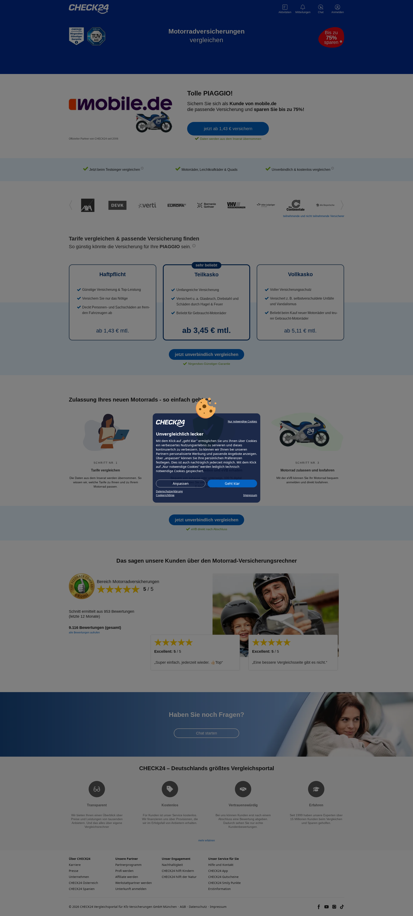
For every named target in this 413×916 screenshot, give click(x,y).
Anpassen (181, 483)
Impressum (250, 495)
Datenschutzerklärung (169, 491)
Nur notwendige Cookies (242, 421)
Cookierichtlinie (165, 495)
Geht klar (232, 483)
